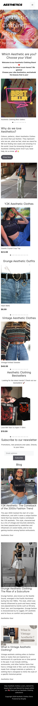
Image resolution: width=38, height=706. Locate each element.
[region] (19, 29)
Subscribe (19, 458)
